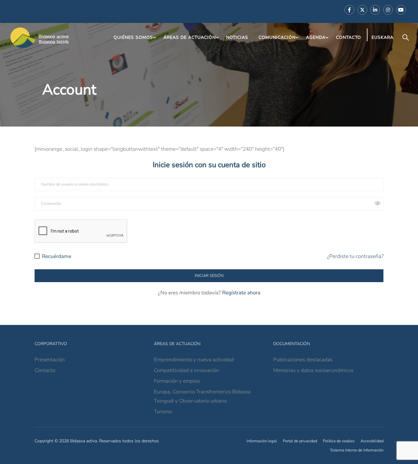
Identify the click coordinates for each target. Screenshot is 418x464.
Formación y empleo (177, 381)
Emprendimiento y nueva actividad (194, 359)
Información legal (262, 441)
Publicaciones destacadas (303, 359)
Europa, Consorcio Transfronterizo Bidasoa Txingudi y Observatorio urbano (202, 396)
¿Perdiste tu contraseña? (355, 256)
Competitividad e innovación (186, 370)
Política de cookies (339, 441)
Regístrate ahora (241, 292)
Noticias (237, 37)
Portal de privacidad (300, 441)
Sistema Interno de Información (356, 450)
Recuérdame (56, 256)
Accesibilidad (371, 441)
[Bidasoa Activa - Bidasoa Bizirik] (39, 38)
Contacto (348, 37)
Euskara (382, 37)
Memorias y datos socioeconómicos (313, 370)
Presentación (50, 359)
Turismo (163, 411)
